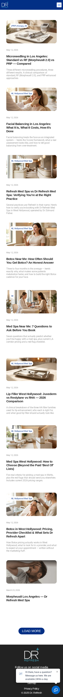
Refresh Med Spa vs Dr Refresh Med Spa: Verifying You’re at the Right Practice (31, 195)
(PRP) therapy (17, 26)
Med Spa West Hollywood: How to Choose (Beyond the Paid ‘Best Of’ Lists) (29, 465)
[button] (59, 4)
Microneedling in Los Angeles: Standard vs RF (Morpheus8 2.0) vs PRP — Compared (30, 60)
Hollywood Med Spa (23, 93)
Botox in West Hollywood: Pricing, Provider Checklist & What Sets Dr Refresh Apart (29, 532)
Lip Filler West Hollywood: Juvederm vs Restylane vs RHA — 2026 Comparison (31, 397)
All (26, 26)
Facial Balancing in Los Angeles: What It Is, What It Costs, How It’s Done (28, 127)
